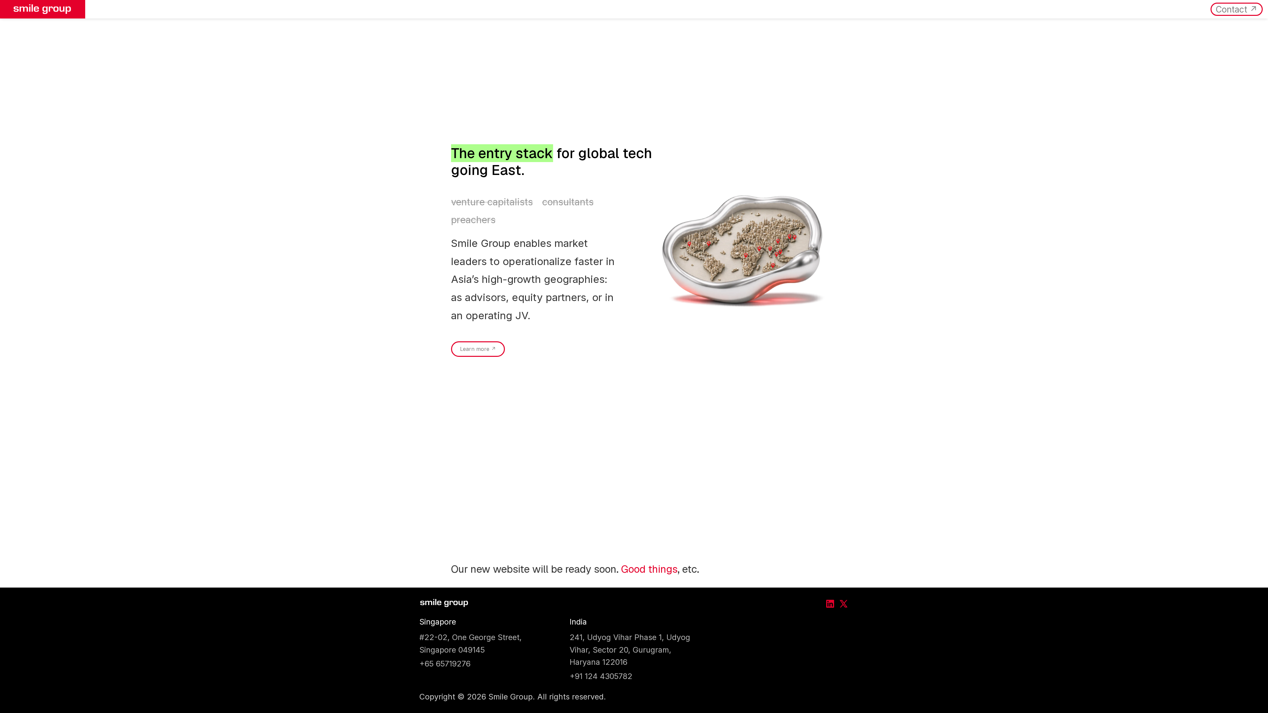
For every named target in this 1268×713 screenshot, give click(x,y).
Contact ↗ (1236, 9)
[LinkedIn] (830, 604)
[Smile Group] (444, 603)
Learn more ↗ (478, 349)
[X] (843, 604)
